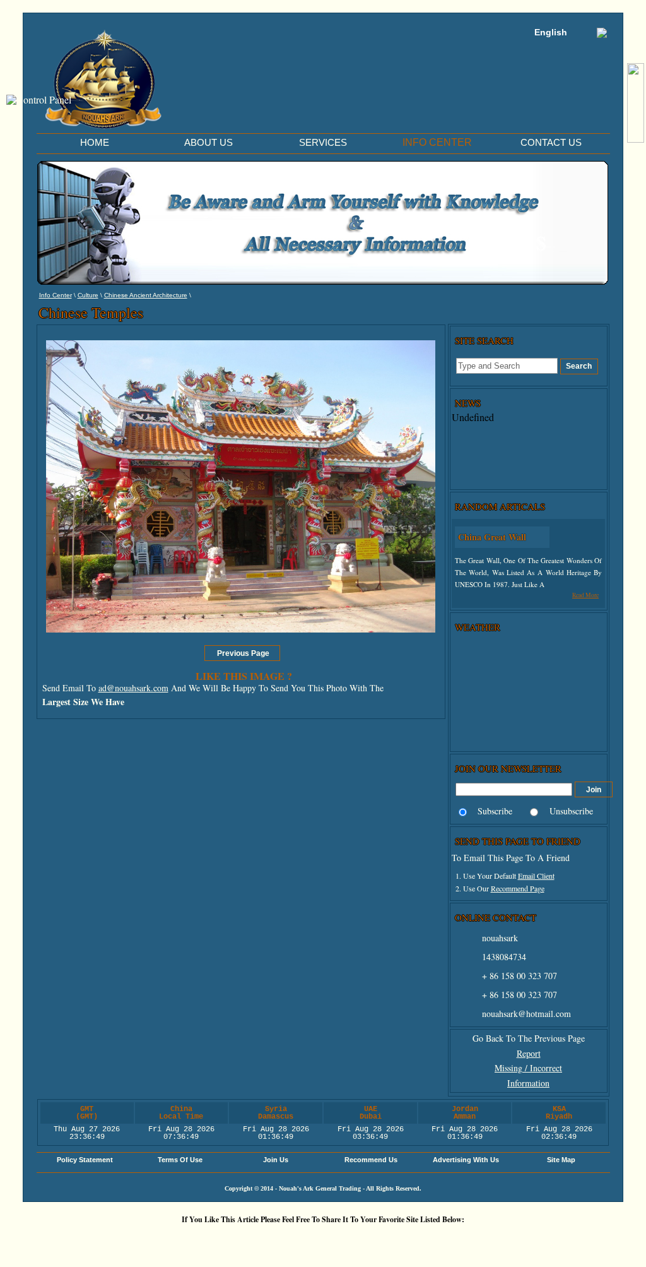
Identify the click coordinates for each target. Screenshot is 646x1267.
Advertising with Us (466, 1159)
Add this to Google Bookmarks (137, 1241)
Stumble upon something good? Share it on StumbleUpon (288, 1241)
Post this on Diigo (440, 1241)
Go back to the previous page (529, 1038)
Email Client (536, 876)
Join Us (275, 1159)
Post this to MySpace (515, 1241)
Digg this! (175, 1241)
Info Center (55, 295)
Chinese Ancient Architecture (145, 295)
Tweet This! (213, 1241)
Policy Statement (85, 1159)
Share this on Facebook (477, 1241)
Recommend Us (370, 1159)
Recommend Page (517, 888)
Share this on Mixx (326, 1241)
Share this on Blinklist (402, 1241)
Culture (88, 295)
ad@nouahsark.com (133, 688)
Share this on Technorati (364, 1241)
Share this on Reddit (250, 1241)
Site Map (561, 1159)
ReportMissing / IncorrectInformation (528, 1068)
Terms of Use (180, 1159)
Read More (585, 595)
